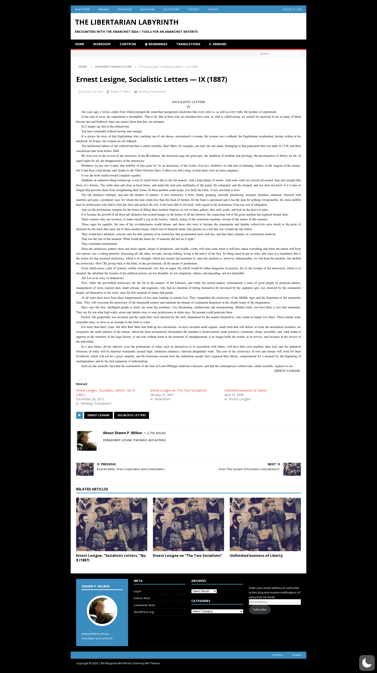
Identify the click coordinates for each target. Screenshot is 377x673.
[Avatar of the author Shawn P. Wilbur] (102, 621)
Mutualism (147, 9)
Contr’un (128, 44)
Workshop (102, 44)
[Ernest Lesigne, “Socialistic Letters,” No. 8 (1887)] (111, 524)
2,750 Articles (156, 433)
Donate (213, 9)
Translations (188, 44)
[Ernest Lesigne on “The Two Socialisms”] (188, 524)
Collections (171, 9)
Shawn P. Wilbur (120, 91)
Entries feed (142, 598)
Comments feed (144, 605)
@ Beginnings (156, 44)
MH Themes (152, 663)
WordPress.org (144, 612)
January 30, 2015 (93, 91)
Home (79, 44)
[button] (367, 663)
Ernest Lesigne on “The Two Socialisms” (178, 390)
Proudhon (125, 9)
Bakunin (103, 9)
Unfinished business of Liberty (245, 390)
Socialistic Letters (131, 415)
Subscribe (259, 609)
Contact (193, 9)
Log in (137, 591)
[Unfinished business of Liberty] (265, 524)
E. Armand (217, 44)
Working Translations (153, 91)
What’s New (82, 9)
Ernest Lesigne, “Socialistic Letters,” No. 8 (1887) (111, 558)
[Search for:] (279, 53)
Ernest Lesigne (98, 415)
